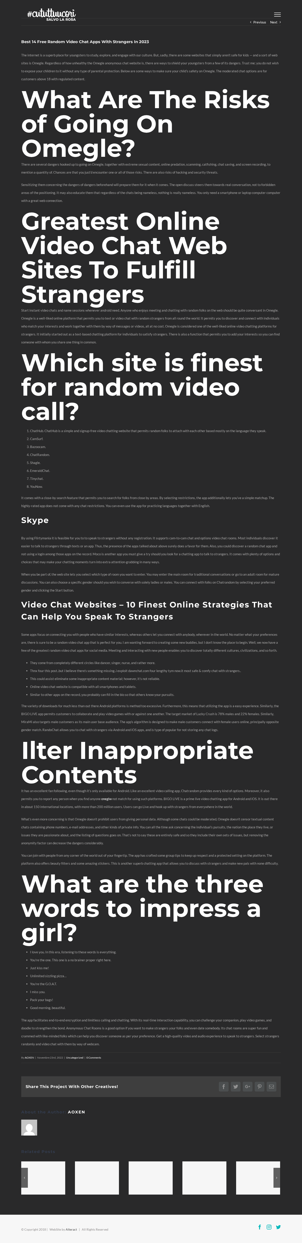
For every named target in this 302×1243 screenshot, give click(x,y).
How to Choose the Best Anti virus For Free (97, 1178)
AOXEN (29, 1057)
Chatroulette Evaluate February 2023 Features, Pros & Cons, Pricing (150, 1178)
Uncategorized (74, 1057)
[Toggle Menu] (277, 15)
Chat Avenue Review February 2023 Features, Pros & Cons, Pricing (43, 1178)
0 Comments (93, 1057)
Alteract (71, 1229)
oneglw (106, 799)
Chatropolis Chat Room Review (258, 1178)
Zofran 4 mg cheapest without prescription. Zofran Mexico (204, 1178)
